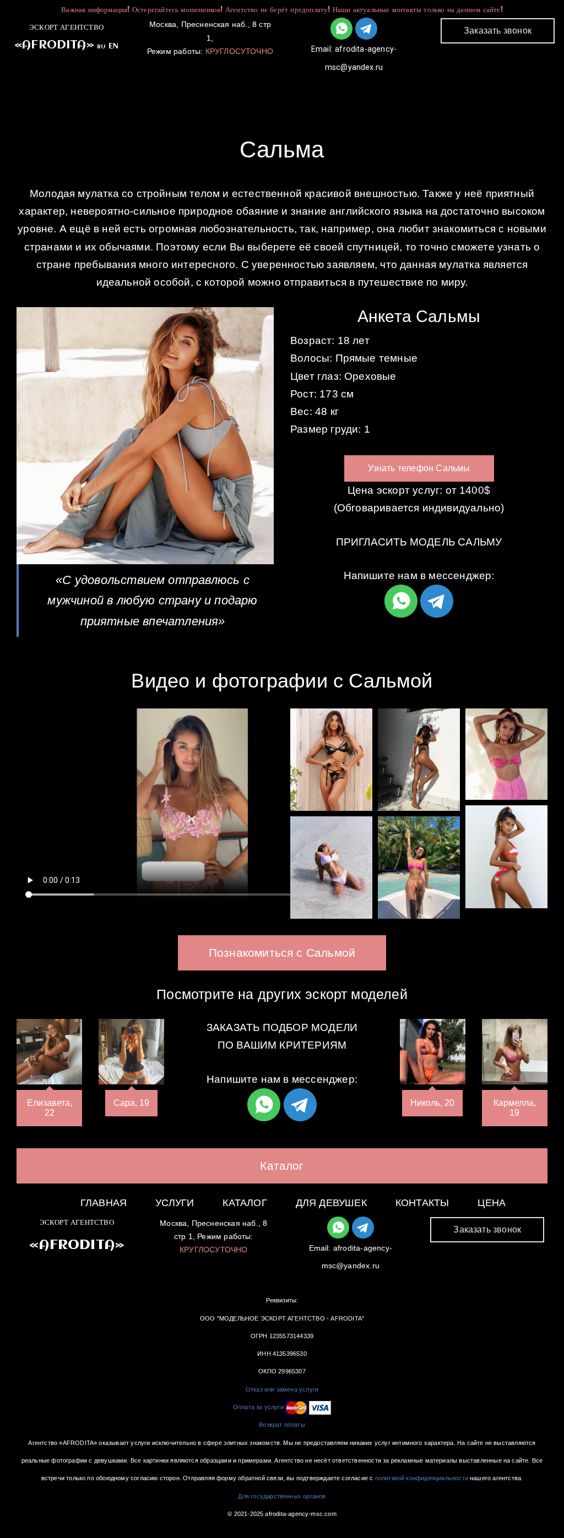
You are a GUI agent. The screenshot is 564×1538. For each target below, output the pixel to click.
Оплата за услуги (258, 1407)
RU (101, 47)
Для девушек (359, 89)
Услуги (203, 89)
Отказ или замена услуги (282, 1389)
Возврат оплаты (282, 1424)
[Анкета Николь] (432, 1051)
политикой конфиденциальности (421, 1478)
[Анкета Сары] (131, 1051)
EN (113, 46)
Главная (132, 89)
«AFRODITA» (54, 45)
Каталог (273, 89)
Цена (492, 1202)
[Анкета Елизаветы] (49, 1051)
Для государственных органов (282, 1496)
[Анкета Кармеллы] (514, 1051)
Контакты (451, 89)
